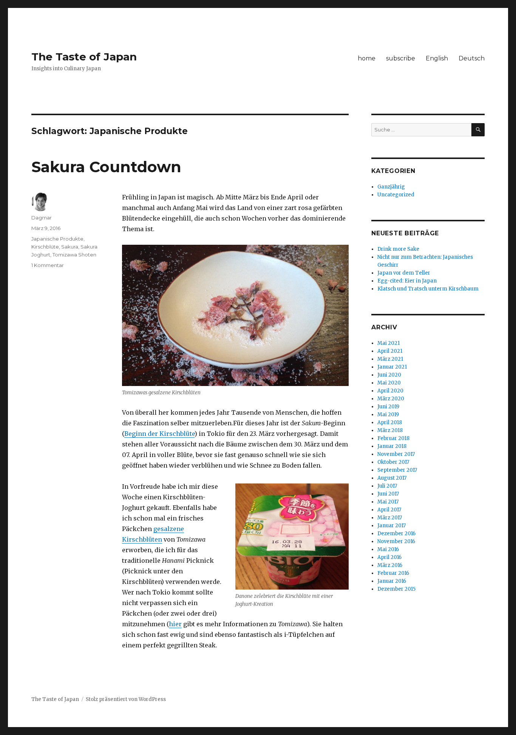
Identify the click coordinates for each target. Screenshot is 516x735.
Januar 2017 (391, 525)
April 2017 (389, 509)
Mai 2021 (388, 343)
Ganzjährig (391, 187)
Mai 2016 (388, 549)
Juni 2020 (389, 375)
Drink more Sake (398, 249)
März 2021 (390, 359)
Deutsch (472, 58)
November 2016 (396, 541)
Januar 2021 (392, 367)
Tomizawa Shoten (74, 255)
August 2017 (391, 478)
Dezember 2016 (396, 533)
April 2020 (390, 391)
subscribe (400, 58)
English (437, 58)
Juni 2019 (388, 406)
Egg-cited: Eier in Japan (407, 281)
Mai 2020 (389, 383)
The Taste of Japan (84, 56)
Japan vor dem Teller (403, 273)
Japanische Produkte (57, 239)
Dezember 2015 (396, 589)
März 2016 (389, 565)
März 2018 (390, 430)
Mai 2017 (388, 502)
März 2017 (389, 517)
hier (175, 624)
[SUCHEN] (478, 129)
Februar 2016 (393, 573)
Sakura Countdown (106, 167)
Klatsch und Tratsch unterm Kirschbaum (428, 289)
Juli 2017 (387, 486)
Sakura (69, 247)
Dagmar (41, 218)
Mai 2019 (388, 414)
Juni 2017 (388, 494)
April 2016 (389, 557)
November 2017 (396, 454)
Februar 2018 (393, 438)
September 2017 (397, 470)
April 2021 (389, 351)
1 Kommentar (47, 265)
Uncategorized (395, 194)
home (366, 58)
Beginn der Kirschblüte (159, 433)
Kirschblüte (45, 247)
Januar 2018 (391, 446)
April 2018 (389, 422)
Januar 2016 (391, 581)
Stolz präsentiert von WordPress (126, 699)
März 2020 (390, 398)
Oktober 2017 (393, 462)
